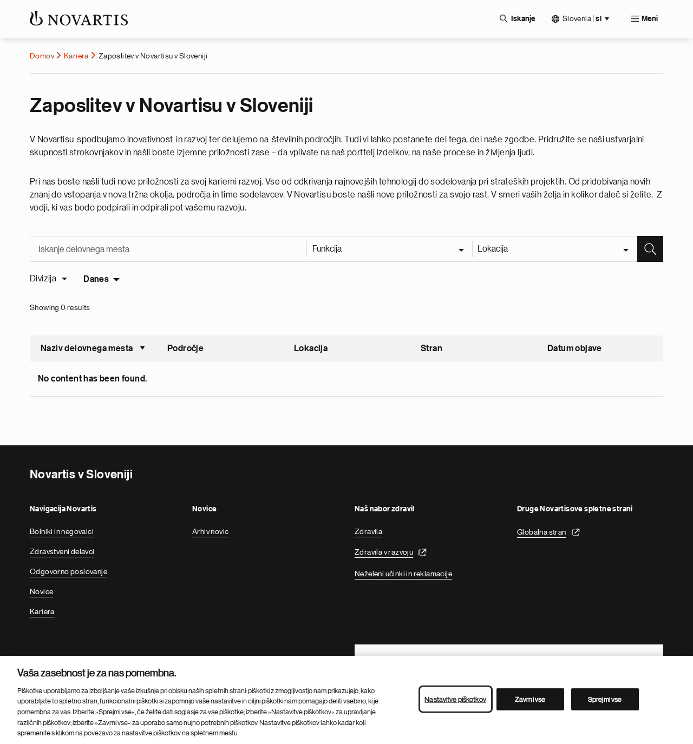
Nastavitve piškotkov (455, 698)
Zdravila (368, 531)
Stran (431, 348)
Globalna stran (541, 532)
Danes (96, 279)
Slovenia (582, 19)
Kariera (76, 56)
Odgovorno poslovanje (68, 571)
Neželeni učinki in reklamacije (403, 573)
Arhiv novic (210, 531)
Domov (42, 56)
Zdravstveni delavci (62, 551)
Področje (185, 348)
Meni (650, 19)
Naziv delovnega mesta (93, 349)
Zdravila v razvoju (384, 552)
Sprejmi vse (605, 698)
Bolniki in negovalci (62, 531)
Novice (41, 591)
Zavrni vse (530, 698)
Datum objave (574, 348)
